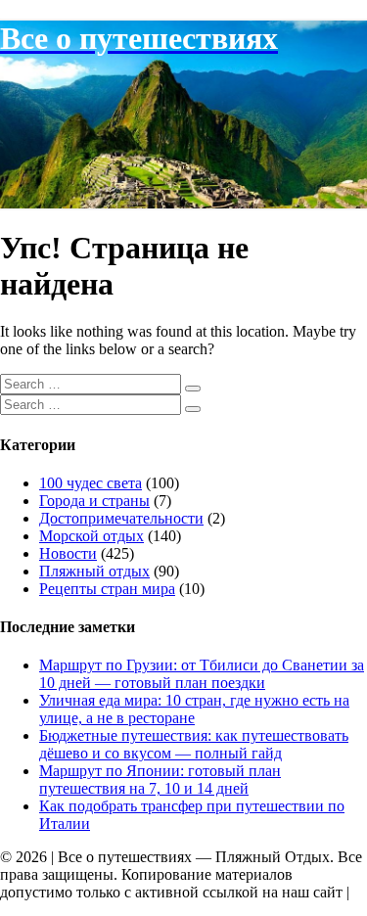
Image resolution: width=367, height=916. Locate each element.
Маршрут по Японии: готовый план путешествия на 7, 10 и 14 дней (160, 779)
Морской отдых (91, 535)
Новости (68, 553)
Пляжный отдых (94, 571)
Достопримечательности (121, 518)
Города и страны (94, 500)
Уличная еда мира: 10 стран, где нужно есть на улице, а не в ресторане (194, 709)
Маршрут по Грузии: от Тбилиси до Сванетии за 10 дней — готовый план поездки (201, 674)
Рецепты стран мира (107, 588)
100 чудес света (90, 483)
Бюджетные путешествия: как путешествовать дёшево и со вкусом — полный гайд (193, 744)
